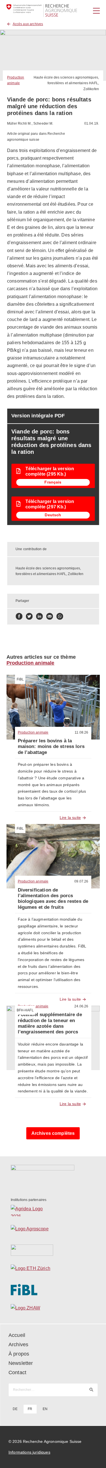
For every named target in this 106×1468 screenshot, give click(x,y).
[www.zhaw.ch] (53, 1309)
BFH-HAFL (25, 1010)
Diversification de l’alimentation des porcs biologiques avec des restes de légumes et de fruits (53, 898)
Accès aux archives (28, 24)
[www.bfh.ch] (53, 1250)
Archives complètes (53, 1133)
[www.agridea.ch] (53, 1210)
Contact (17, 1372)
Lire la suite (70, 817)
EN (45, 1409)
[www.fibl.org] (53, 1289)
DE (15, 1409)
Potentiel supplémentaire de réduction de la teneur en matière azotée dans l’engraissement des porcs (50, 1023)
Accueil (16, 1335)
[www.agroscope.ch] (53, 1230)
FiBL (20, 679)
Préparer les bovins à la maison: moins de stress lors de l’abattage (51, 746)
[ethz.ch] (53, 1270)
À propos (18, 1353)
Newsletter (20, 1363)
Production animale (31, 663)
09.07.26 (81, 881)
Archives (18, 1344)
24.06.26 (81, 1006)
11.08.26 (81, 732)
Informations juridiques (29, 1452)
